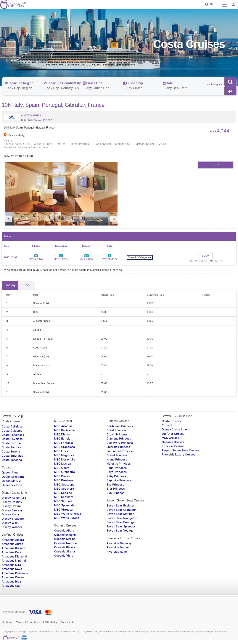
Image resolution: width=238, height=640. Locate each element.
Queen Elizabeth (13, 476)
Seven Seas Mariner (120, 514)
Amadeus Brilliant (13, 548)
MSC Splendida (64, 505)
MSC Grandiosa (64, 447)
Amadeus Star (11, 585)
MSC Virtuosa (63, 509)
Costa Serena (11, 451)
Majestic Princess (119, 463)
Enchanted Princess (120, 451)
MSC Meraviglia (64, 459)
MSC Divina (62, 434)
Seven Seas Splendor (121, 526)
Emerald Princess (118, 447)
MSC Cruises (170, 438)
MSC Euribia (62, 438)
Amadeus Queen (13, 577)
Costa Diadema (12, 430)
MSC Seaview (63, 497)
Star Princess (116, 488)
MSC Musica (62, 463)
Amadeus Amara (13, 540)
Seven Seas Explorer (120, 505)
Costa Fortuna (11, 443)
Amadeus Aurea (12, 544)
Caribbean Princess (120, 426)
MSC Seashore (64, 488)
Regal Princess (117, 468)
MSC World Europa (66, 518)
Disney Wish (10, 522)
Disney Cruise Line (174, 429)
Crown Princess (117, 434)
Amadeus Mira (11, 565)
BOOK (215, 164)
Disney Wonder (12, 527)
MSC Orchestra (64, 472)
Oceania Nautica (65, 543)
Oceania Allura (64, 530)
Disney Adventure (14, 497)
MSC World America (67, 513)
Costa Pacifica (12, 447)
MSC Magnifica (64, 455)
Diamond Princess (119, 438)
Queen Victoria (12, 485)
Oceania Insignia (65, 535)
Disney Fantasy (12, 510)
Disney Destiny (12, 502)
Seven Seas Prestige (121, 522)
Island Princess (117, 459)
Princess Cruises (173, 446)
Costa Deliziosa (12, 426)
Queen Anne (10, 472)
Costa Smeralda (12, 455)
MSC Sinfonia (63, 501)
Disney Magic (11, 514)
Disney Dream (11, 506)
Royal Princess (117, 472)
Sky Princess (115, 484)
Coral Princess (116, 430)
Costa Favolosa (12, 439)
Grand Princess (117, 455)
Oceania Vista (63, 555)
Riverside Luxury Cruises (178, 454)
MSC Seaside (63, 493)
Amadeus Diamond (14, 556)
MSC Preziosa (63, 480)
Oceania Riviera (65, 547)
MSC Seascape (64, 484)
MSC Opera (62, 468)
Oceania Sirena (64, 551)
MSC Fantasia (63, 443)
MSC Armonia (63, 426)
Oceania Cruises (173, 442)
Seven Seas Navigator (122, 518)
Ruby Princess (116, 476)
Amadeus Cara (12, 552)
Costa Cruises (171, 421)
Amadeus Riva (11, 581)
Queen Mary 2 (11, 481)
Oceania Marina (64, 539)
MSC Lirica (61, 451)
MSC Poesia (62, 476)
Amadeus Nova (12, 569)
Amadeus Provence (15, 573)
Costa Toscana (12, 460)
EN (210, 4)
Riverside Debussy (119, 543)
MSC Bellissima (64, 430)
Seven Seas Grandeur (121, 509)
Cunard (167, 425)
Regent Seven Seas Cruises (180, 450)
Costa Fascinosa (13, 435)
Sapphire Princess (119, 480)
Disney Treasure (13, 518)
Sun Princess (115, 493)
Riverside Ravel (117, 551)
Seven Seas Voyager (121, 530)
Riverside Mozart (118, 547)
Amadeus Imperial (14, 560)
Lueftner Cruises (173, 433)
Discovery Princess (120, 443)
